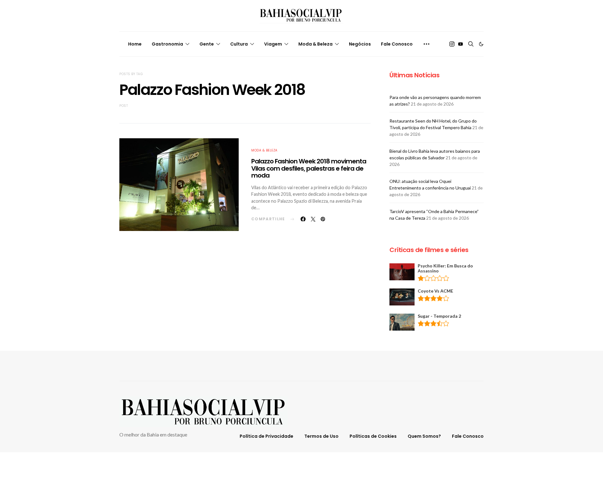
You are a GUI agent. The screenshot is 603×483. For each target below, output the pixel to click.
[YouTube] (460, 44)
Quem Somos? (424, 436)
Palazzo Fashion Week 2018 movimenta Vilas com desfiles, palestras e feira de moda (308, 168)
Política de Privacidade (266, 436)
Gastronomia (167, 44)
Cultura (239, 44)
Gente (206, 44)
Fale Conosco (397, 44)
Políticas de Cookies (373, 436)
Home (135, 44)
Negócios (360, 44)
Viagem (273, 44)
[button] (481, 44)
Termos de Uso (321, 436)
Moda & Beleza (315, 44)
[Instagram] (451, 44)
